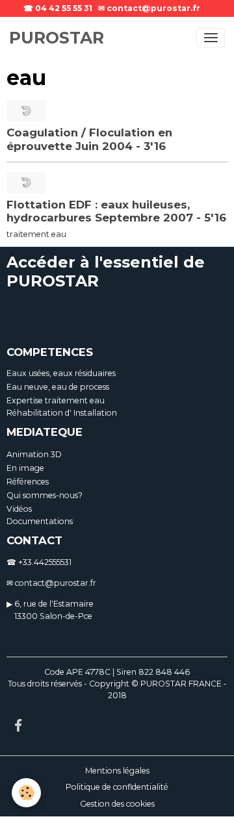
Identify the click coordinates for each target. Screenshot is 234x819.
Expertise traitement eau (55, 400)
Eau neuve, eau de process (57, 387)
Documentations (39, 521)
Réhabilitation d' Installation (61, 413)
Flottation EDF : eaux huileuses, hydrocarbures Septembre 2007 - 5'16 (116, 211)
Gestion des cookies (117, 804)
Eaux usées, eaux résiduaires (61, 373)
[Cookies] (26, 792)
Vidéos (19, 509)
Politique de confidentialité (117, 787)
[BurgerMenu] (210, 37)
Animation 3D (34, 454)
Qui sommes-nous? (44, 495)
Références (27, 481)
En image (25, 468)
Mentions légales (117, 770)
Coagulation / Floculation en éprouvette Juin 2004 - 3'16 (89, 139)
